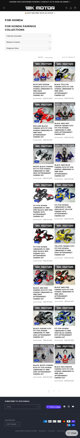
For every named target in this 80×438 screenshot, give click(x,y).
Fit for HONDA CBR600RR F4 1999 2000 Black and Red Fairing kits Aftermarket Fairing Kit (43, 211)
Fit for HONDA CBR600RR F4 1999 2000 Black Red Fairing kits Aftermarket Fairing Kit (41, 252)
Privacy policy (51, 431)
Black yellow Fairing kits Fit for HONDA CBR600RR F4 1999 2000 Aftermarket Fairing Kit (64, 90)
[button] (4, 8)
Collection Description (28, 36)
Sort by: (40, 57)
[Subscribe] (38, 406)
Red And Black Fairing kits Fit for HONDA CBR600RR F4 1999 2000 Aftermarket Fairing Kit (42, 131)
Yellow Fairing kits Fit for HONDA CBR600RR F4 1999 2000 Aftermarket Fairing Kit (64, 250)
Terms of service (61, 431)
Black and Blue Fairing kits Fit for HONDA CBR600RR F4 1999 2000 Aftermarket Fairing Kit (64, 170)
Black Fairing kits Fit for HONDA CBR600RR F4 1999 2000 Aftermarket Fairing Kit (42, 333)
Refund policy (42, 431)
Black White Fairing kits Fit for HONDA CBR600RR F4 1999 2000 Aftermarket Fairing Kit (43, 369)
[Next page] (59, 391)
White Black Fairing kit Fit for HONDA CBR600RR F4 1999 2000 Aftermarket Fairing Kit (43, 171)
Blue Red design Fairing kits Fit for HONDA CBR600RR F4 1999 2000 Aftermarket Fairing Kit (42, 90)
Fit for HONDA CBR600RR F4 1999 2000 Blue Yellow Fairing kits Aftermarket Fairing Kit (63, 210)
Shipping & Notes (28, 48)
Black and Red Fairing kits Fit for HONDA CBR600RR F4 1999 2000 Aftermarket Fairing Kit (42, 293)
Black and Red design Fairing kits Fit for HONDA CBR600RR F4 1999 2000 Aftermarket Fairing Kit (64, 129)
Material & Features (28, 42)
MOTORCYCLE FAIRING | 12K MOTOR (28, 431)
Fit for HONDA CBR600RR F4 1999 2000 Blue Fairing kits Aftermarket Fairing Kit (63, 333)
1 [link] (48, 391)
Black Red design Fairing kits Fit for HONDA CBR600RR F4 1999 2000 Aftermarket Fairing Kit (64, 372)
